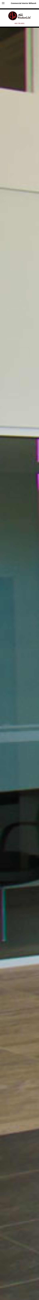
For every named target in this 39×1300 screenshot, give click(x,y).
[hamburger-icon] (3, 3)
